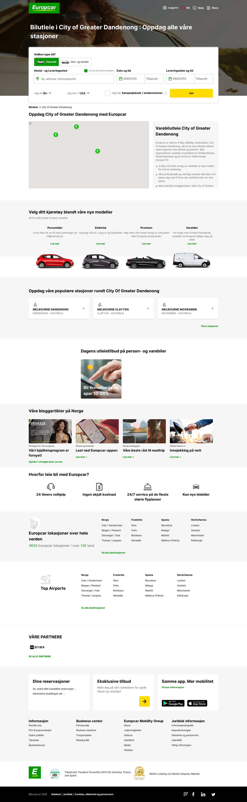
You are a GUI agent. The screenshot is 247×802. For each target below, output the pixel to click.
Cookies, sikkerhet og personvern (94, 794)
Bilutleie (33, 107)
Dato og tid (124, 70)
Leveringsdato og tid (179, 70)
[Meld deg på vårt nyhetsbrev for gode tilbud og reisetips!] (144, 701)
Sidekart (56, 794)
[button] (76, 127)
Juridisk (67, 794)
